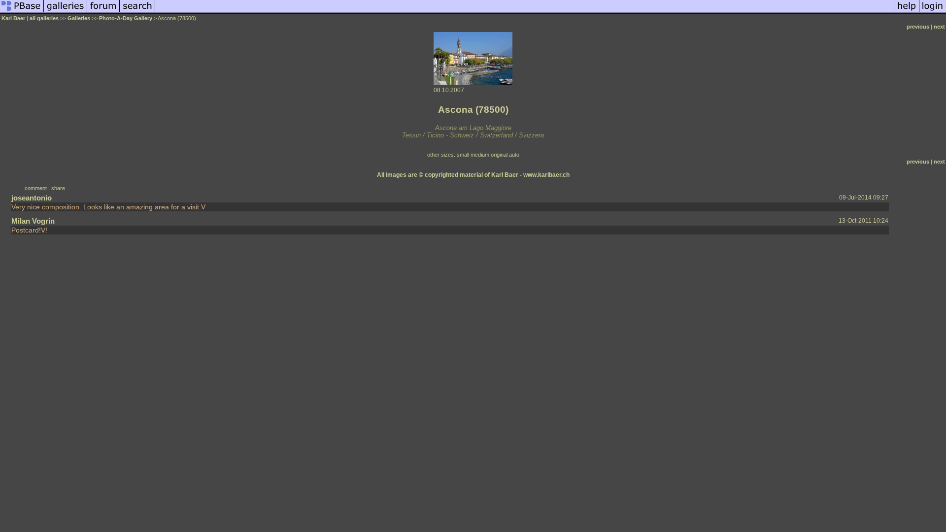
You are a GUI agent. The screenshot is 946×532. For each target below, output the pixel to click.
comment (36, 188)
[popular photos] (524, 12)
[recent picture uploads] (65, 12)
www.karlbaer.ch (546, 174)
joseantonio (31, 198)
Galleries (79, 18)
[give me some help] (906, 12)
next (939, 27)
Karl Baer (13, 18)
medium (480, 155)
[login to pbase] (932, 12)
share (58, 188)
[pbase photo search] (137, 12)
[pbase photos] (22, 12)
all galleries (44, 18)
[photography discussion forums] (103, 12)
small (463, 155)
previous (918, 27)
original (499, 155)
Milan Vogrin (33, 221)
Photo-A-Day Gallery (125, 18)
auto (514, 155)
